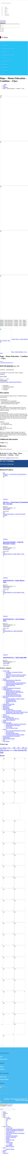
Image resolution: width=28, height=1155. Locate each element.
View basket (3, 1105)
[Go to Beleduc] (19, 922)
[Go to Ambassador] (8, 865)
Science (5, 729)
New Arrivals (19, 750)
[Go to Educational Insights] (19, 967)
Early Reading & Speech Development (12, 696)
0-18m (8, 748)
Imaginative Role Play (11, 701)
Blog (5, 12)
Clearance (2, 374)
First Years (5, 697)
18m (1, 750)
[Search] (1, 29)
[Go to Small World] (19, 1001)
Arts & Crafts (6, 670)
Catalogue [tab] (5, 389)
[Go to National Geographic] (19, 978)
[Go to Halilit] (19, 1013)
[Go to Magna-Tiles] (19, 933)
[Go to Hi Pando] (11, 819)
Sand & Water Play (10, 685)
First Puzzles (9, 726)
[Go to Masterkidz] (19, 831)
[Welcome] (14, 34)
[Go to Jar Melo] (8, 967)
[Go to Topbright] (8, 791)
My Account (7, 15)
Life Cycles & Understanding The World (15, 730)
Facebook (2, 382)
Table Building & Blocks (9, 738)
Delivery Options (3, 1059)
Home (6, 7)
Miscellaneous (6, 708)
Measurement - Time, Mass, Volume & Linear (17, 712)
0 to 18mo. (3, 748)
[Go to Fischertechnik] (19, 899)
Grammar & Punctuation (9, 704)
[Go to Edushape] (8, 990)
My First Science (10, 732)
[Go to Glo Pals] (8, 899)
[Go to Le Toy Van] (19, 1022)
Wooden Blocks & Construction (13, 694)
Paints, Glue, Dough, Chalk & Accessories (16, 674)
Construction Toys (7, 689)
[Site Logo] (3, 20)
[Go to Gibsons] (19, 853)
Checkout (9, 1105)
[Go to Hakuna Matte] (19, 802)
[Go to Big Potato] (19, 956)
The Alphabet (6, 741)
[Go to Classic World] (19, 768)
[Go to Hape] (19, 865)
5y (18, 748)
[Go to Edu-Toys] (8, 944)
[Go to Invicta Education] (8, 978)
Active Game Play (10, 681)
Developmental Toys (11, 700)
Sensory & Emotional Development (11, 736)
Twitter (6, 382)
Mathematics (6, 706)
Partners (6, 11)
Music (7, 702)
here (12, 464)
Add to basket (4, 380)
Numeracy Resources (8, 709)
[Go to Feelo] (19, 791)
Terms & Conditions (4, 1079)
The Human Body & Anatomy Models (15, 734)
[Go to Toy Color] (8, 910)
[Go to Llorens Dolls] (8, 1024)
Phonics (5, 714)
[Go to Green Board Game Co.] (8, 933)
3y (14, 747)
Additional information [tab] (8, 387)
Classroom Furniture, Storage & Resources (16, 682)
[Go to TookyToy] (19, 779)
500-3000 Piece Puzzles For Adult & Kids (16, 724)
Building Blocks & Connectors (13, 690)
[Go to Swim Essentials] (19, 842)
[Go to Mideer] (8, 956)
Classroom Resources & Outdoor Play (12, 680)
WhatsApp (18, 382)
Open (1, 466)
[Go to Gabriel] (8, 842)
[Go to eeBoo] (8, 1013)
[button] (3, 23)
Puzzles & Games (7, 722)
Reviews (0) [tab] (6, 388)
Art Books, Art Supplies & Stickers (14, 672)
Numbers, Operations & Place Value (14, 713)
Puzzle (4, 721)
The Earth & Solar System (12, 733)
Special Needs (6, 737)
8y (23, 748)
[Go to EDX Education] (8, 802)
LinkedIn (11, 382)
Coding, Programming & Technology (12, 688)
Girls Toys (11, 750)
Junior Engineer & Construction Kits (14, 692)
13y (26, 748)
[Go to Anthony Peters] (8, 1001)
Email (14, 382)
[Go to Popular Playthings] (19, 990)
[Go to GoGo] (8, 1045)
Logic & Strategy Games (12, 728)
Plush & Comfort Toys (8, 717)
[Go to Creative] (8, 768)
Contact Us (7, 13)
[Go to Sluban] (8, 853)
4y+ (16, 748)
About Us (6, 8)
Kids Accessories (7, 705)
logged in (8, 457)
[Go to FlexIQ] (19, 876)
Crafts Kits (8, 673)
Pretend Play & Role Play (9, 720)
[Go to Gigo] (19, 910)
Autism (4, 678)
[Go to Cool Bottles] (8, 887)
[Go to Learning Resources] (19, 944)
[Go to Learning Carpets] (8, 922)
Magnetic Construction (11, 693)
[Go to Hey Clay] (19, 1034)
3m (12, 748)
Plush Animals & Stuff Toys (12, 718)
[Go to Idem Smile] (8, 831)
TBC (4, 740)
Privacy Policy (3, 1076)
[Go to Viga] (8, 876)
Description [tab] (5, 385)
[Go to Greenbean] (19, 887)
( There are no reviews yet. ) (6, 362)
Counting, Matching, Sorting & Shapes (15, 698)
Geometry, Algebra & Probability (14, 710)
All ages (6, 750)
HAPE (5, 376)
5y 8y (21, 748)
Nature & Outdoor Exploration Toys (14, 684)
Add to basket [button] (6, 509)
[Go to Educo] (8, 779)
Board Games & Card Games (13, 725)
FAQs (6, 9)
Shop (4, 1114)
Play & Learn (6, 716)
